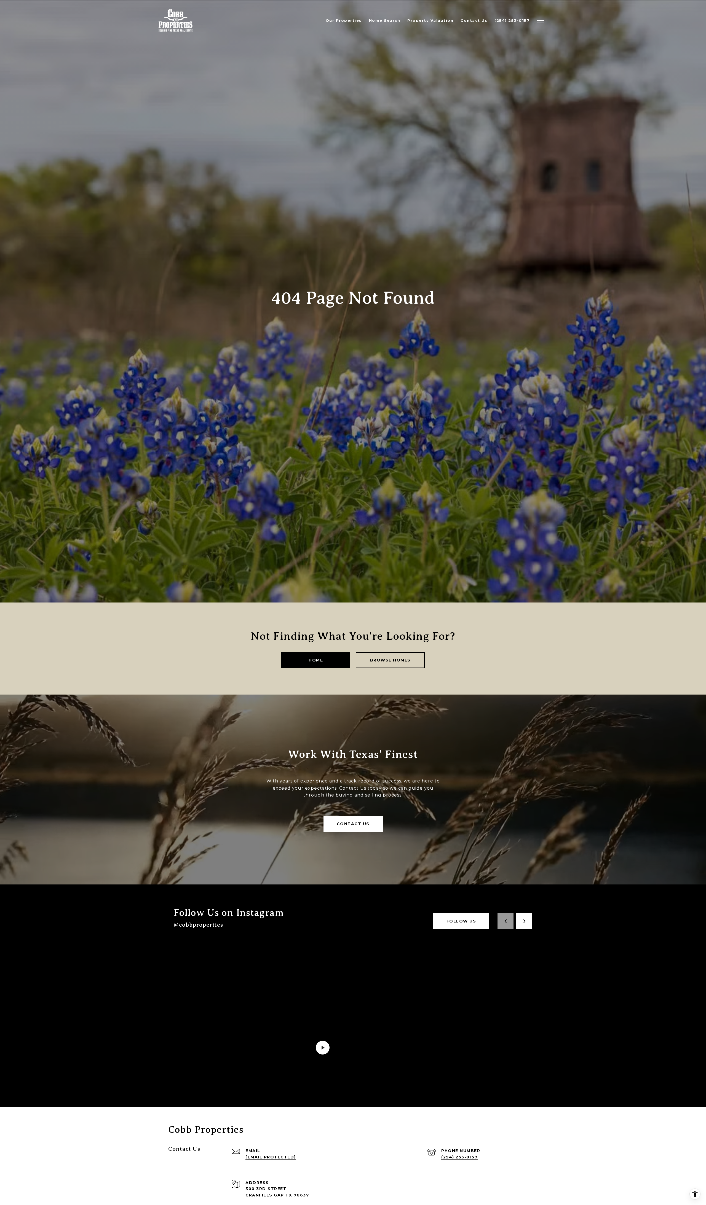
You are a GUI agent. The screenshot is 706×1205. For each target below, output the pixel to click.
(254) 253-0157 (459, 1157)
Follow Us (461, 921)
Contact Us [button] (353, 823)
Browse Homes (390, 660)
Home (316, 660)
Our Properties (344, 20)
